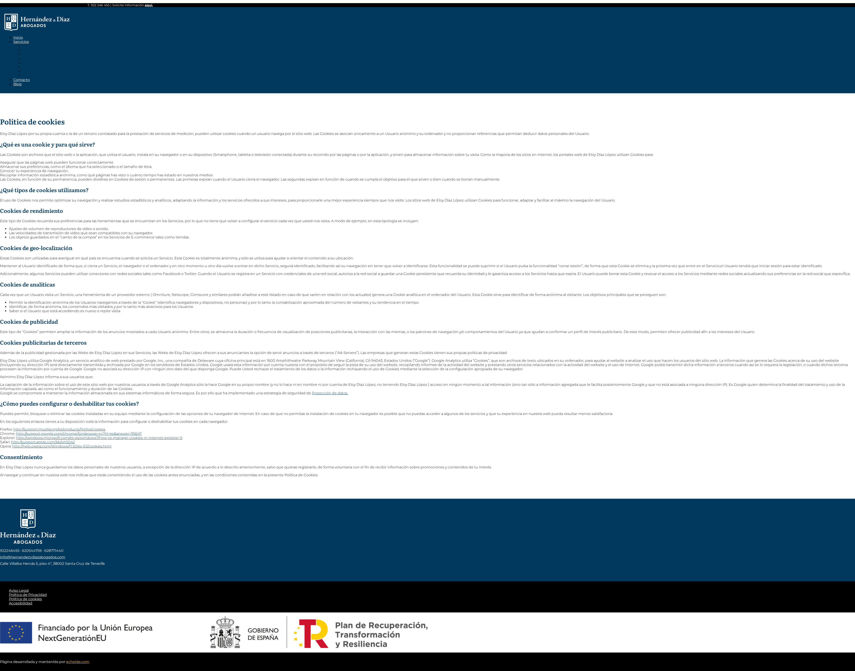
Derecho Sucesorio (39, 63)
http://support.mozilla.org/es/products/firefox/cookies (59, 429)
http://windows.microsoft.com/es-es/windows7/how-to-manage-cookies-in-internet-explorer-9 (99, 438)
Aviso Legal (19, 590)
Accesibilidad (20, 603)
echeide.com (77, 662)
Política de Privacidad (28, 595)
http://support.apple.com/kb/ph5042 (43, 442)
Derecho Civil (34, 50)
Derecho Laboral (36, 46)
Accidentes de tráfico (41, 71)
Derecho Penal (35, 59)
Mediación (31, 67)
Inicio (18, 37)
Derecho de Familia (39, 54)
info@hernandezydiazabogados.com (32, 557)
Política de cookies (25, 599)
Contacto (21, 80)
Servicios (21, 42)
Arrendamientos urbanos (44, 75)
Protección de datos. (330, 393)
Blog (17, 84)
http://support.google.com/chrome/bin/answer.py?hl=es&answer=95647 (79, 433)
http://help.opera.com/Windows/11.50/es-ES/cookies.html (61, 446)
